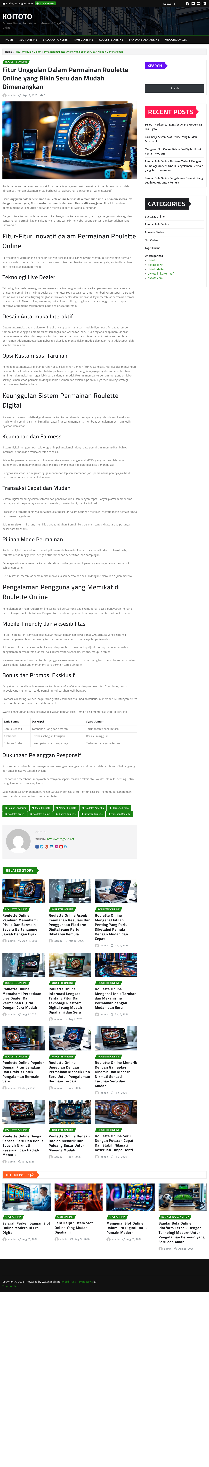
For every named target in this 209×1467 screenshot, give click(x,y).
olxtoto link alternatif (160, 273)
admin (12, 95)
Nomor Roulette (67, 807)
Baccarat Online (55, 39)
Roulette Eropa (121, 807)
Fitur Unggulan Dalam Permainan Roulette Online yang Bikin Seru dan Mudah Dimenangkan (69, 51)
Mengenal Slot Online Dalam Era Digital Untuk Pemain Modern (127, 1228)
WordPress (69, 1281)
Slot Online (28, 39)
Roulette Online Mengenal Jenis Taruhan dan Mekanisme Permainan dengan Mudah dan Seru (116, 998)
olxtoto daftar (156, 269)
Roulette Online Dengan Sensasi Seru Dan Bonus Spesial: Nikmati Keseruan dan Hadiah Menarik (23, 1145)
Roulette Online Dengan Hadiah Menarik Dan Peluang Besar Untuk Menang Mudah (69, 1143)
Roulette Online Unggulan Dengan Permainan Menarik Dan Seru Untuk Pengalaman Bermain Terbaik (69, 1071)
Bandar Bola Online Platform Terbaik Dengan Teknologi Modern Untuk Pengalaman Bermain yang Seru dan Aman (174, 166)
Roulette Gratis (16, 813)
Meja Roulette (42, 807)
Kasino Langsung (17, 807)
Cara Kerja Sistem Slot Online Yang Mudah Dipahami (74, 1227)
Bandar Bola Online (144, 39)
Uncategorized (176, 39)
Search (155, 65)
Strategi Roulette (93, 813)
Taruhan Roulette (120, 813)
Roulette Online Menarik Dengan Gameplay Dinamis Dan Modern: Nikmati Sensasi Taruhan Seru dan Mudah (116, 1074)
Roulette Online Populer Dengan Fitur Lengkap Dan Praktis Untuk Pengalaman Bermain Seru (23, 1071)
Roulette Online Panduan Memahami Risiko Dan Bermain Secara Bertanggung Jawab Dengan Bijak (20, 924)
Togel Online (83, 39)
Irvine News (86, 1281)
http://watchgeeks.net (60, 839)
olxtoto (152, 260)
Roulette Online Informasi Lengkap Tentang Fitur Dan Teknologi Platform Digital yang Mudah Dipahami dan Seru (65, 1000)
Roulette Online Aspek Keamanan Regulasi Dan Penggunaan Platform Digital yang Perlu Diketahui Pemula (69, 924)
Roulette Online (111, 39)
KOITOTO (17, 16)
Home (9, 39)
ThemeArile (9, 1286)
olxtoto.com (155, 278)
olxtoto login (155, 265)
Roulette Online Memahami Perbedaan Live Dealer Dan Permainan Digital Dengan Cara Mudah (21, 998)
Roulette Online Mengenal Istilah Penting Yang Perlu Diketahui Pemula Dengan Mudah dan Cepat (111, 927)
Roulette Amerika (94, 807)
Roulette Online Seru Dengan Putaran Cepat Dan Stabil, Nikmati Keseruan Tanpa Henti (114, 1143)
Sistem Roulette (67, 813)
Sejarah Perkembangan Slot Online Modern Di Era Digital (26, 1228)
